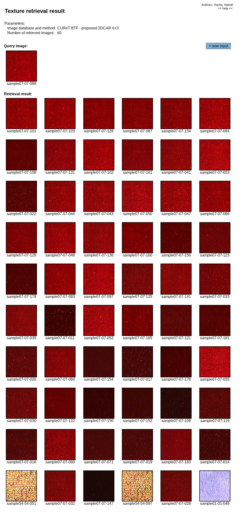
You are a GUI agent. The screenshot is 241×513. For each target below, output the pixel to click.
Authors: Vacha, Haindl (217, 5)
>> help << (225, 8)
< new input (218, 46)
